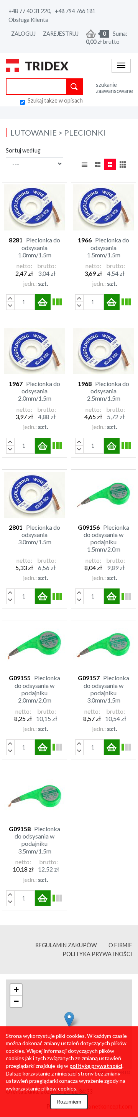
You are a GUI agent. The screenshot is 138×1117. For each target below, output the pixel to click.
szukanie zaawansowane (114, 87)
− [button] (16, 1001)
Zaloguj (23, 33)
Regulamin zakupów (66, 945)
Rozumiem (69, 1101)
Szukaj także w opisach (55, 100)
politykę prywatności (95, 1065)
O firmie (120, 945)
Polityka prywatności (97, 954)
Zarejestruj (61, 33)
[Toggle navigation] (121, 65)
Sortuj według (23, 150)
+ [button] (16, 989)
